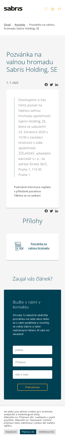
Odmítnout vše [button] (46, 431)
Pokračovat (32, 387)
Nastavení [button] (11, 431)
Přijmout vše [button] (28, 431)
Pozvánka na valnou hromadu (38, 246)
